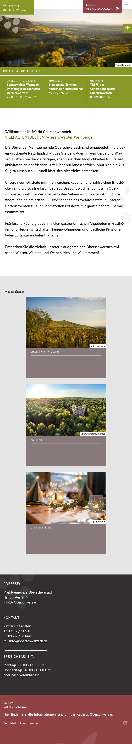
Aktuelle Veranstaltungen (21, 71)
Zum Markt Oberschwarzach (21, 723)
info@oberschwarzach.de (28, 641)
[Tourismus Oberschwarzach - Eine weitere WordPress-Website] (17, 8)
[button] (127, 28)
